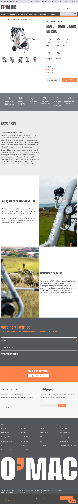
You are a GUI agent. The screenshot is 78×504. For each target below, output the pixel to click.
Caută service (46, 1)
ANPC (41, 437)
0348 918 (67, 1)
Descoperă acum (11, 500)
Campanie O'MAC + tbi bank (27, 437)
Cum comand (24, 428)
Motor (3, 340)
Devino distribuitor (57, 1)
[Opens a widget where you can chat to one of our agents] (72, 501)
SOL (41, 441)
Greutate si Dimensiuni (9, 354)
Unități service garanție (65, 432)
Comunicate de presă (6, 449)
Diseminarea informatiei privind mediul (68, 445)
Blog (2, 445)
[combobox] (68, 14)
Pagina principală (5, 19)
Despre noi (3, 428)
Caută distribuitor (36, 1)
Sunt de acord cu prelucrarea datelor (50, 400)
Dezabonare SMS (24, 449)
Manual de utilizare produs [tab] (38, 371)
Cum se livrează (24, 441)
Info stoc (23, 445)
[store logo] (8, 7)
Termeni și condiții (5, 437)
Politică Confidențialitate (6, 441)
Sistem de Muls (7, 347)
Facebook (8, 402)
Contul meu (63, 9)
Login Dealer (43, 445)
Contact (75, 1)
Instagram (23, 402)
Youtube (8, 407)
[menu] (39, 14)
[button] (12, 60)
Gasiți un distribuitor (64, 428)
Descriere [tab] (9, 123)
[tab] (39, 341)
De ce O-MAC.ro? (5, 432)
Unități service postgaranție (66, 437)
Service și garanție (44, 432)
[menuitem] (3, 14)
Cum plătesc (23, 432)
